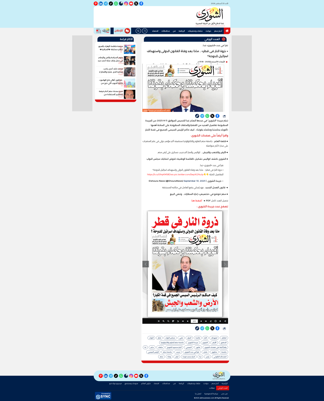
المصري (223, 342)
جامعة (223, 352)
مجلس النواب (170, 338)
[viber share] (202, 116)
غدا (200, 357)
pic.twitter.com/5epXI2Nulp (189, 174)
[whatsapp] (197, 116)
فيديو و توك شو (115, 383)
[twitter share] (212, 116)
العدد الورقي (223, 388)
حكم (152, 347)
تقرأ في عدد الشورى (192, 352)
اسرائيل (224, 338)
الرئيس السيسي (153, 352)
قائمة (198, 338)
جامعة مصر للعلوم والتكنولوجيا (172, 342)
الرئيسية (225, 383)
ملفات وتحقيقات (195, 31)
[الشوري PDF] (102, 31)
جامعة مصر (167, 352)
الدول (189, 338)
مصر (161, 357)
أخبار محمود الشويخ (174, 347)
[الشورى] (210, 16)
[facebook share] (217, 116)
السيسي (189, 347)
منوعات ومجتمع (131, 383)
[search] (138, 31)
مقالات (212, 388)
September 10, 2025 (195, 181)
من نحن (224, 394)
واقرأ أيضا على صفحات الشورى (215, 347)
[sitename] (219, 376)
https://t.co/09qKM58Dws (160, 174)
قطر (159, 338)
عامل (205, 352)
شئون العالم (146, 383)
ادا (145, 347)
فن (174, 31)
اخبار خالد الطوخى (220, 357)
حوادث (208, 31)
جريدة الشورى (193, 342)
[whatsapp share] (207, 116)
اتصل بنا (198, 394)
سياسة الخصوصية (211, 394)
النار (205, 338)
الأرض (214, 342)
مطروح (214, 352)
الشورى (205, 342)
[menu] (144, 31)
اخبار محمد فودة (189, 357)
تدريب (178, 352)
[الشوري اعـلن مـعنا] (122, 31)
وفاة (169, 357)
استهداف (214, 338)
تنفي (181, 338)
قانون (198, 347)
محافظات (165, 31)
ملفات (160, 347)
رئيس (207, 357)
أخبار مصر (218, 31)
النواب (151, 338)
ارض (176, 357)
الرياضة (182, 31)
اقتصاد (155, 31)
